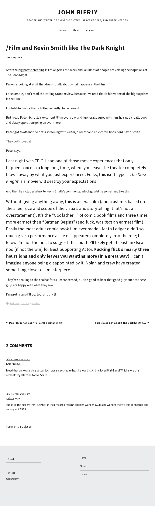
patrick (10, 398)
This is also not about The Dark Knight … (120, 323)
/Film (59, 117)
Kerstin (10, 364)
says (17, 151)
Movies (36, 303)
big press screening (31, 70)
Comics (25, 303)
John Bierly (77, 12)
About (76, 30)
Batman (14, 303)
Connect (91, 30)
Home (63, 30)
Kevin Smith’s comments (63, 191)
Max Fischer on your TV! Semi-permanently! (36, 323)
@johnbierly (12, 478)
